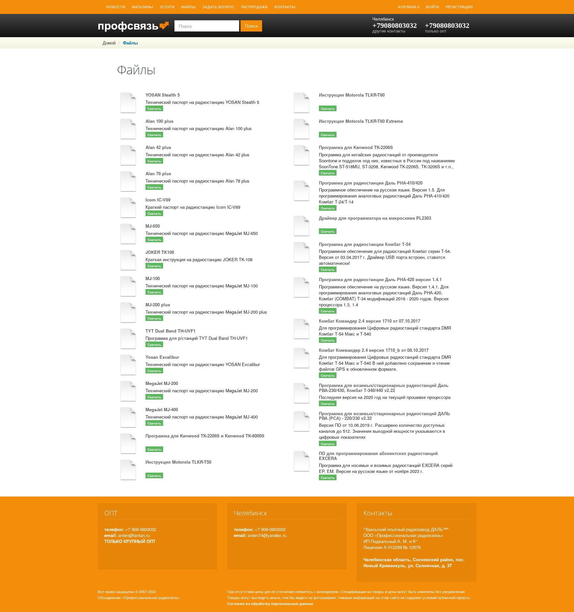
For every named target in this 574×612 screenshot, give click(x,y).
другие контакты (388, 31)
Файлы (188, 7)
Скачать (154, 108)
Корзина (408, 7)
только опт (435, 31)
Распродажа (254, 7)
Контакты (284, 7)
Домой (109, 42)
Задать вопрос (218, 7)
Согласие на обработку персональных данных (270, 603)
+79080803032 (394, 25)
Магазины (142, 7)
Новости (115, 7)
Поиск (251, 26)
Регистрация (459, 7)
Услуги (167, 7)
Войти (432, 7)
